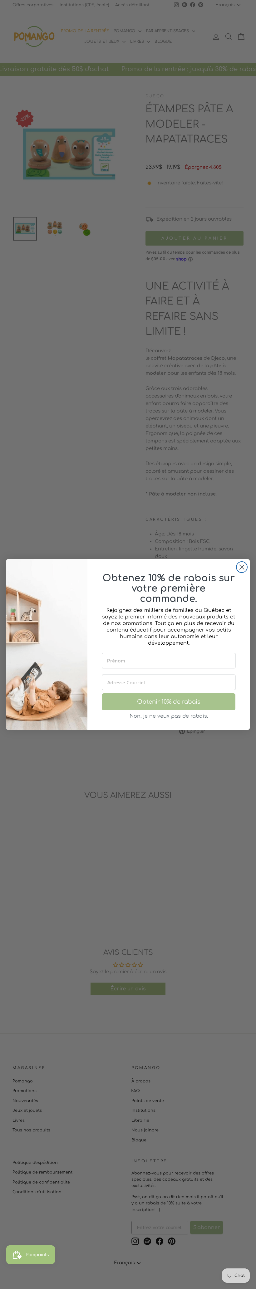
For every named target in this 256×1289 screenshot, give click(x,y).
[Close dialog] (241, 567)
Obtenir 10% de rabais (168, 702)
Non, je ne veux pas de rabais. (169, 716)
